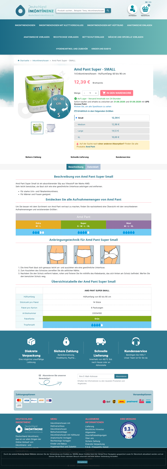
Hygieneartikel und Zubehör (63, 446)
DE (146, 2)
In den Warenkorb (116, 93)
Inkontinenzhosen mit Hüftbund (64, 435)
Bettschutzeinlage (58, 432)
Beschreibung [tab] (75, 167)
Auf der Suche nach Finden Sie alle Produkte (107, 145)
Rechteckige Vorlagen (60, 440)
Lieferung (89, 426)
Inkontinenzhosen (58, 429)
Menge (77, 93)
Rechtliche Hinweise (94, 429)
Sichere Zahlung (92, 441)
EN (150, 2)
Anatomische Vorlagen (60, 438)
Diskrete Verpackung (95, 444)
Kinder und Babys (58, 443)
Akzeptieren (82, 462)
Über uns (89, 438)
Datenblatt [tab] (93, 167)
